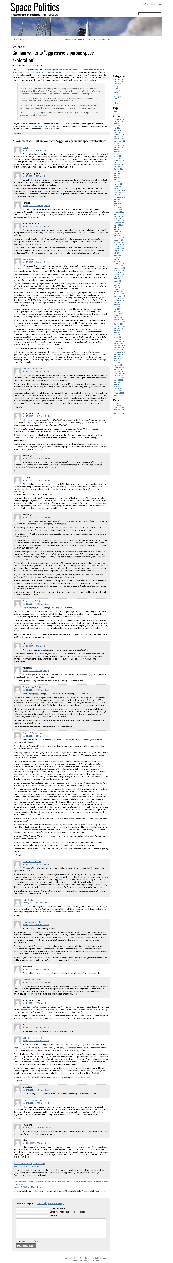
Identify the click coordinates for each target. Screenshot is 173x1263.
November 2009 (119, 244)
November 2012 (119, 167)
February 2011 (119, 212)
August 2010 (118, 225)
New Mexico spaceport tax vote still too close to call (87, 39)
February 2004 (119, 393)
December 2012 (119, 165)
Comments (157, 4)
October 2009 (119, 246)
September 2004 (119, 378)
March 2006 (118, 339)
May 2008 (117, 283)
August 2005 (118, 354)
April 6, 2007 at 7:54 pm (33, 902)
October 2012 (119, 169)
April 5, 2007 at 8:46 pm (33, 262)
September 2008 (119, 274)
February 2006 (119, 341)
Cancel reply (57, 1203)
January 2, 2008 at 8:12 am (25, 1187)
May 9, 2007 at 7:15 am (23, 1166)
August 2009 (118, 251)
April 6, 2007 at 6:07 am (32, 670)
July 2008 (117, 279)
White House (118, 103)
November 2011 (119, 193)
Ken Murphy (28, 259)
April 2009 (117, 259)
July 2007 (117, 305)
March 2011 (118, 210)
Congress (117, 86)
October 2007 (119, 298)
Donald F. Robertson (32, 368)
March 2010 (118, 236)
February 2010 (119, 238)
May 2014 (117, 128)
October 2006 (119, 324)
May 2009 (117, 257)
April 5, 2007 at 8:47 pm (33, 371)
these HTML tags (33, 1241)
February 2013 (119, 160)
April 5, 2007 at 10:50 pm (33, 458)
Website (53, 1215)
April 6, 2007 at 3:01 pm (33, 736)
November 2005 (119, 348)
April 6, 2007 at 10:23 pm (33, 982)
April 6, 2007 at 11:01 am (33, 690)
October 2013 (119, 143)
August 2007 (118, 302)
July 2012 (117, 175)
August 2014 (118, 122)
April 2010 (117, 234)
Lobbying (117, 90)
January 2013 (118, 162)
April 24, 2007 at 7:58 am (33, 1143)
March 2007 (118, 313)
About (116, 111)
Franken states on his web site (48, 126)
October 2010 (119, 221)
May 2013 (117, 154)
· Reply (46, 150)
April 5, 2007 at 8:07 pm (33, 226)
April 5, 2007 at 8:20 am (32, 150)
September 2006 (119, 326)
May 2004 (117, 386)
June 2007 (117, 307)
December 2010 (119, 216)
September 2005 (119, 352)
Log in (116, 403)
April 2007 (117, 311)
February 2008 (119, 290)
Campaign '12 (118, 84)
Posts (147, 4)
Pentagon (117, 97)
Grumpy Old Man (119, 413)
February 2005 (119, 367)
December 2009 (119, 242)
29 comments (18, 134)
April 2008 (117, 285)
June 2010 (117, 229)
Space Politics (85, 1258)
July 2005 (117, 356)
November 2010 (119, 218)
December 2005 (119, 346)
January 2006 (118, 343)
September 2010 (119, 223)
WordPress (86, 1260)
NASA (116, 92)
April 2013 (117, 156)
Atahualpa (97, 1260)
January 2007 (118, 318)
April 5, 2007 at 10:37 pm (33, 416)
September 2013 (119, 145)
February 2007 (119, 315)
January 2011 (118, 214)
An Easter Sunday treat (23, 39)
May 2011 (117, 206)
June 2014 (117, 126)
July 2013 (117, 150)
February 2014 (119, 134)
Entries (117, 405)
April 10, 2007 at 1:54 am (33, 1090)
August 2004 (118, 380)
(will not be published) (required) (67, 1212)
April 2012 (117, 182)
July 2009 (117, 253)
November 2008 (119, 270)
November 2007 (119, 296)
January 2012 (118, 188)
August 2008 (118, 277)
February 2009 (119, 264)
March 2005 (118, 365)
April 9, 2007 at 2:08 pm (33, 1040)
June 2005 (117, 358)
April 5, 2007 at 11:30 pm (33, 480)
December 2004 (119, 371)
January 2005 (118, 369)
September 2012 (119, 171)
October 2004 (119, 376)
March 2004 (118, 391)
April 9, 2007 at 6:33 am (32, 1027)
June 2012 (117, 178)
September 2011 (119, 197)
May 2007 (117, 309)
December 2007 (119, 294)
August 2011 (118, 199)
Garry (25, 147)
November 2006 (119, 322)
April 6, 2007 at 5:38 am (32, 646)
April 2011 (117, 208)
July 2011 (117, 201)
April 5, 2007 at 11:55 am (33, 205)
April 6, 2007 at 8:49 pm (33, 969)
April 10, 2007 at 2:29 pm (33, 1103)
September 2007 (119, 300)
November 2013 (119, 141)
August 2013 (118, 147)
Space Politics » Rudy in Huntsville (29, 1163)
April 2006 (117, 337)
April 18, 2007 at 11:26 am (33, 1127)
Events (116, 88)
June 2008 (117, 281)
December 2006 (119, 320)
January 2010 (118, 240)
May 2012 (117, 180)
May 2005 (117, 361)
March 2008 (118, 287)
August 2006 (118, 328)
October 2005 (119, 350)
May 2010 (117, 231)
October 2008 (119, 272)
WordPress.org (119, 410)
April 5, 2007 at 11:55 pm (33, 517)
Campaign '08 (19, 47)
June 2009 (117, 255)
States (116, 99)
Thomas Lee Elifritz (32, 601)
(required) (57, 1208)
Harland (34, 1077)
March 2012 (118, 184)
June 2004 (117, 384)
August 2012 (118, 173)
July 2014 (117, 124)
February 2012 (119, 186)
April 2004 (117, 389)
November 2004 (119, 374)
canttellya (43, 1203)
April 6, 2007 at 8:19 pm (33, 924)
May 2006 (117, 335)
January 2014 (118, 137)
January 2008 (118, 292)
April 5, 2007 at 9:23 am (32, 176)
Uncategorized (119, 101)
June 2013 (117, 152)
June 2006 (117, 333)
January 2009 (118, 266)
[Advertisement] (134, 54)
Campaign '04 (118, 79)
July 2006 (117, 330)
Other (116, 94)
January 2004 (118, 395)
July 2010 (117, 227)
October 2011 (119, 195)
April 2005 (117, 363)
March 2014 (118, 132)
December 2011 (119, 190)
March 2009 (118, 262)
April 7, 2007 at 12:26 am (33, 1003)
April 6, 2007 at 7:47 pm (33, 864)
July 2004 (117, 382)
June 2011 (117, 203)
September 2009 (119, 249)
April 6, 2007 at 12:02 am (33, 604)
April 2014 (117, 130)
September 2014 (119, 119)
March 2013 (118, 158)
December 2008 (119, 268)
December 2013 (119, 139)
